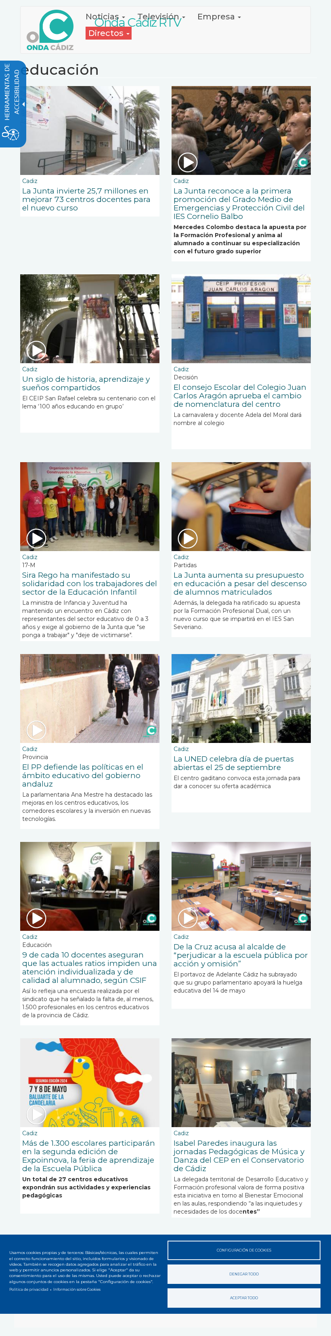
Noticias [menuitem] (103, 16)
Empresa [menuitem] (217, 16)
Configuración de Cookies (244, 1250)
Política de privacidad (28, 1290)
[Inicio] (53, 30)
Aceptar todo (244, 1298)
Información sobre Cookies (77, 1290)
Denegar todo (244, 1274)
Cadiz (30, 181)
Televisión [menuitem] (159, 16)
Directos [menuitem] (107, 33)
